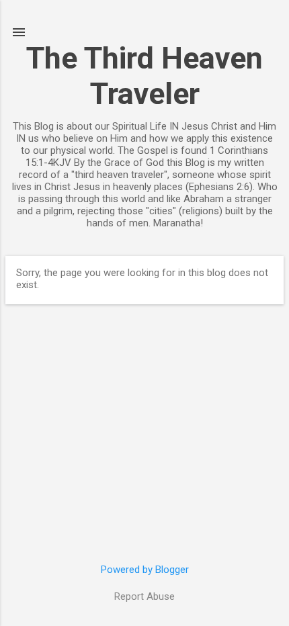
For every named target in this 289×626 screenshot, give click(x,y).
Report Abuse (144, 596)
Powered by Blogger (145, 570)
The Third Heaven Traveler (144, 75)
